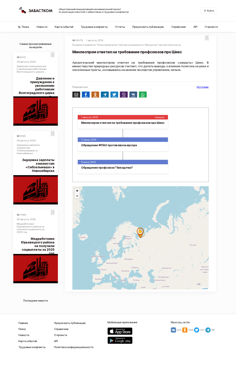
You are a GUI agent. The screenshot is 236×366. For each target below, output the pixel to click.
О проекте (211, 26)
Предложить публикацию (148, 26)
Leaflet (205, 288)
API (195, 26)
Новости (42, 26)
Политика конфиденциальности (73, 347)
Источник (203, 87)
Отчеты (120, 26)
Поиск (25, 26)
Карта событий (64, 26)
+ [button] (77, 191)
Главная (23, 323)
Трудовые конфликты (94, 26)
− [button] (77, 196)
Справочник (178, 26)
